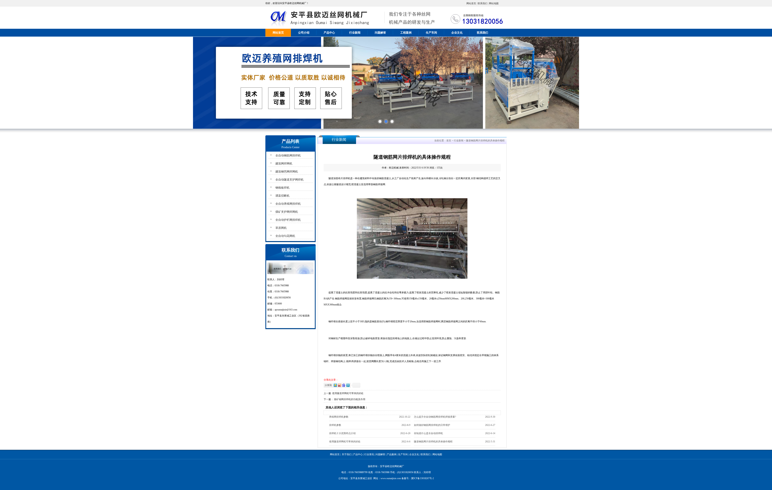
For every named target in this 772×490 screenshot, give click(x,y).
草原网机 (281, 227)
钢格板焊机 (282, 187)
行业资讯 (369, 454)
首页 (448, 140)
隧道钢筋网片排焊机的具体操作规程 (433, 441)
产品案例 (391, 454)
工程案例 (406, 32)
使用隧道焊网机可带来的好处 (347, 393)
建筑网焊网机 (283, 163)
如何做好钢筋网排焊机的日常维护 (432, 425)
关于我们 (346, 454)
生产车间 (431, 32)
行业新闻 (354, 32)
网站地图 (494, 3)
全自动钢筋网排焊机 (288, 155)
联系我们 (482, 3)
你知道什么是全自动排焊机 (428, 433)
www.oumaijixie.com (391, 478)
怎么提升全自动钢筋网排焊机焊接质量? (435, 416)
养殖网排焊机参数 (338, 416)
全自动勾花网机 (285, 235)
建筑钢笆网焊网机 (286, 171)
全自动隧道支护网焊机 (289, 179)
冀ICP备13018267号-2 (422, 478)
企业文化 (457, 32)
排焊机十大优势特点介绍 (342, 433)
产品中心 (329, 32)
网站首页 (471, 3)
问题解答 (380, 32)
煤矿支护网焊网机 (286, 211)
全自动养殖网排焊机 (288, 203)
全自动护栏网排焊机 (288, 219)
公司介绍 (303, 32)
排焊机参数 (335, 425)
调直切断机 (282, 195)
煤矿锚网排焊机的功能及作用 (349, 399)
